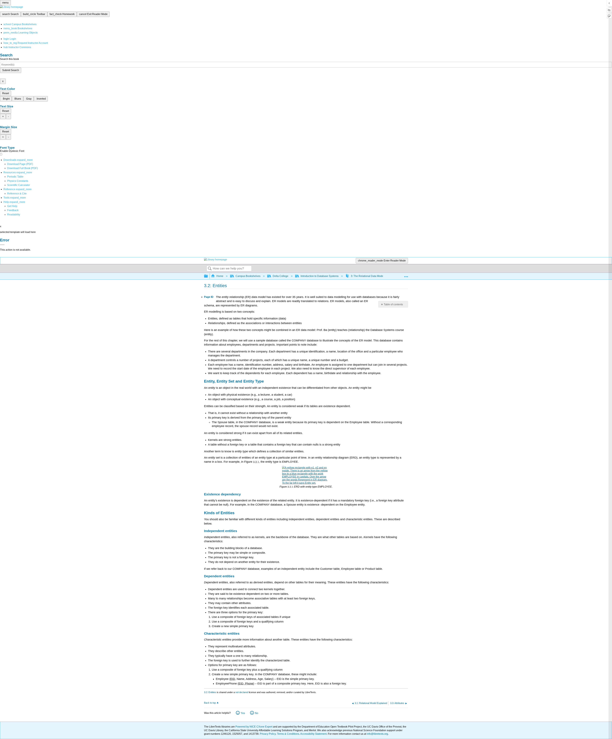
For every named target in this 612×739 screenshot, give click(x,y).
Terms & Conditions (288, 733)
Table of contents (393, 304)
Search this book (9, 59)
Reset (5, 93)
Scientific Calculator (18, 185)
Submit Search (10, 70)
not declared (242, 692)
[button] (12, 210)
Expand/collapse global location (406, 275)
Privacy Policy (268, 733)
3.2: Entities (210, 692)
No (256, 713)
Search (210, 268)
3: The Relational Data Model (367, 276)
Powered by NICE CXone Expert (254, 726)
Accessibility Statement (313, 733)
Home (220, 276)
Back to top (210, 702)
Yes (243, 713)
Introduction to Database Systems (319, 276)
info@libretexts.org (377, 733)
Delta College (280, 276)
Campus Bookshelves (248, 276)
